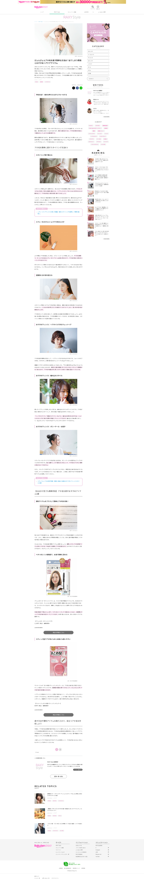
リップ (106, 133)
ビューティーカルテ (60, 852)
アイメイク (90, 57)
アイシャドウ (91, 133)
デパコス (98, 141)
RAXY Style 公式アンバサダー (95, 128)
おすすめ (54, 800)
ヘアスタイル (47, 81)
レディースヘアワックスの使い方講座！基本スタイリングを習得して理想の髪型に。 (58, 213)
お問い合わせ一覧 (45, 878)
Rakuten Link (98, 854)
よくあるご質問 (102, 12)
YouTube (97, 856)
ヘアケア (40, 79)
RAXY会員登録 (99, 845)
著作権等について (76, 868)
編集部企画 (105, 125)
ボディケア (90, 61)
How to (36, 81)
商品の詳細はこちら (58, 632)
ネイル (89, 67)
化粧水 (105, 139)
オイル (60, 815)
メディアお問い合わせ (81, 847)
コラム (89, 70)
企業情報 (61, 868)
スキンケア (90, 51)
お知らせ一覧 (79, 845)
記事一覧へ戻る (58, 776)
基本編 (41, 81)
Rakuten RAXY (41, 7)
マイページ (58, 849)
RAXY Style (57, 12)
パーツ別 (98, 139)
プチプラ (91, 139)
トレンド (99, 133)
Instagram (98, 849)
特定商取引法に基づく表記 (81, 856)
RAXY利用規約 (79, 854)
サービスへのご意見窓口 (81, 852)
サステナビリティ (55, 878)
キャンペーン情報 (72, 12)
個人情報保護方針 (67, 868)
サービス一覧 (37, 878)
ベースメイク (91, 54)
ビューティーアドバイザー (62, 854)
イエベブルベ (55, 830)
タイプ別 (61, 830)
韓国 (94, 131)
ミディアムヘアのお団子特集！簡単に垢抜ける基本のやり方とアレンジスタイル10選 (59, 482)
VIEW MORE (106, 116)
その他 (89, 73)
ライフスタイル (95, 144)
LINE (97, 852)
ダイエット (91, 141)
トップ (42, 12)
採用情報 (83, 868)
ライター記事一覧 (77, 769)
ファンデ (106, 141)
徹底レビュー (101, 131)
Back (37, 752)
